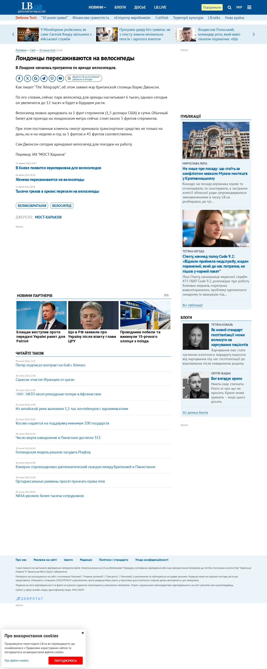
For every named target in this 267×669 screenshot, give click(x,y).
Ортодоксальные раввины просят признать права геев (60, 481)
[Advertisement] (93, 256)
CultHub (161, 17)
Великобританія (32, 205)
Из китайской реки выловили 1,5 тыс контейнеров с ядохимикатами (72, 408)
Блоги (120, 7)
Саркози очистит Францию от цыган (45, 379)
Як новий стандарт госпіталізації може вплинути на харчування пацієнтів (229, 337)
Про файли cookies (16, 660)
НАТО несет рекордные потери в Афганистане (59, 394)
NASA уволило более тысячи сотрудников (50, 495)
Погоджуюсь (65, 660)
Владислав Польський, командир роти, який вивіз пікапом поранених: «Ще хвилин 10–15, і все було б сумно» (220, 39)
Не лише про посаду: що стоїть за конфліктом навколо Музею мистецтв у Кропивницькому (215, 173)
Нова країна (234, 17)
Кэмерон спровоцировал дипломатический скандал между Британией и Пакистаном (85, 466)
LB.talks (214, 17)
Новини (96, 7)
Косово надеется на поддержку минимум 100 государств (62, 423)
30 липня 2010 (47, 50)
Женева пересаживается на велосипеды (50, 179)
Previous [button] (13, 34)
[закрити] (83, 632)
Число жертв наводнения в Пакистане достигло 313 (58, 437)
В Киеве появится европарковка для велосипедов (58, 167)
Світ (33, 50)
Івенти (68, 560)
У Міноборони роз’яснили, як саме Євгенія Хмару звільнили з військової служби (66, 34)
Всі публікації (193, 305)
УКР (239, 7)
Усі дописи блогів (195, 412)
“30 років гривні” (54, 17)
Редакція (86, 560)
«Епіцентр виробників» (132, 17)
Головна (21, 50)
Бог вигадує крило (226, 378)
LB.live (160, 7)
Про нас (21, 560)
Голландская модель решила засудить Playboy (53, 452)
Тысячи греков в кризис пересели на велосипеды (57, 191)
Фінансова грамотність (91, 17)
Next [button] (253, 34)
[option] (55, 34)
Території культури (188, 17)
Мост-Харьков (48, 217)
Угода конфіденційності (151, 560)
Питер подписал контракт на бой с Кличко (50, 365)
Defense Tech (26, 17)
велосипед (61, 205)
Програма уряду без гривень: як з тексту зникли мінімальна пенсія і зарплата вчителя (144, 34)
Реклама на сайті (45, 560)
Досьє (140, 7)
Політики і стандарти (113, 560)
